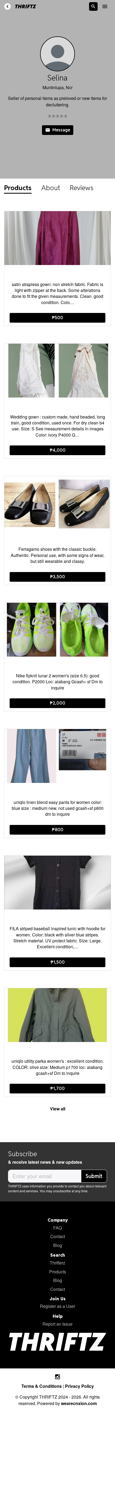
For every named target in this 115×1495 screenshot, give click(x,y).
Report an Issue (57, 1324)
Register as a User (57, 1306)
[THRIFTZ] (25, 6)
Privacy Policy (79, 1386)
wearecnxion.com (79, 1403)
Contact (57, 1236)
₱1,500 (58, 962)
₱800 (57, 829)
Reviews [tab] (81, 187)
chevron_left (7, 6)
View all (57, 1109)
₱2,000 (57, 703)
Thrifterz (57, 1263)
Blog (57, 1245)
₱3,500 (57, 577)
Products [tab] (18, 187)
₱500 (57, 317)
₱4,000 (58, 450)
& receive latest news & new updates (45, 1162)
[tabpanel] (57, 663)
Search (57, 1255)
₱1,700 (57, 1088)
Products (57, 1272)
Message (57, 130)
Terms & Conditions (42, 1386)
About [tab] (50, 187)
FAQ (57, 1228)
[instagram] (57, 1377)
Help (58, 1316)
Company (58, 1220)
